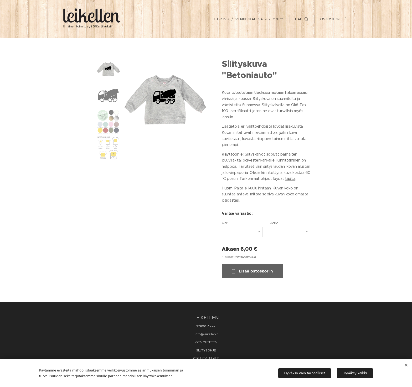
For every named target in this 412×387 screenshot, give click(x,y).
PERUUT (199, 358)
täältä (290, 178)
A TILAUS (212, 358)
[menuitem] (223, 19)
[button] (301, 19)
